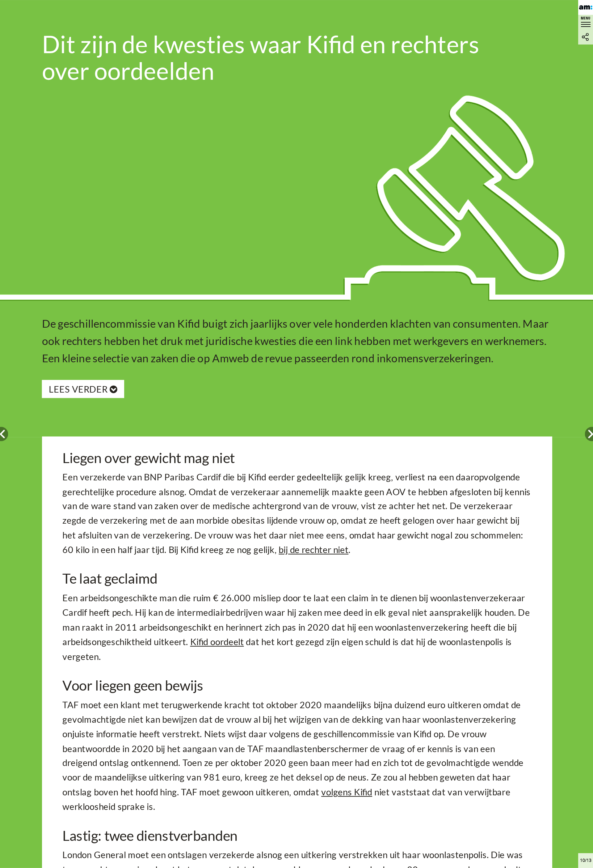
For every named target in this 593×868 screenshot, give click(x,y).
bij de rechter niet (313, 549)
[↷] (589, 434)
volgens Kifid (346, 791)
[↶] (4, 434)
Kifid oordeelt (217, 641)
